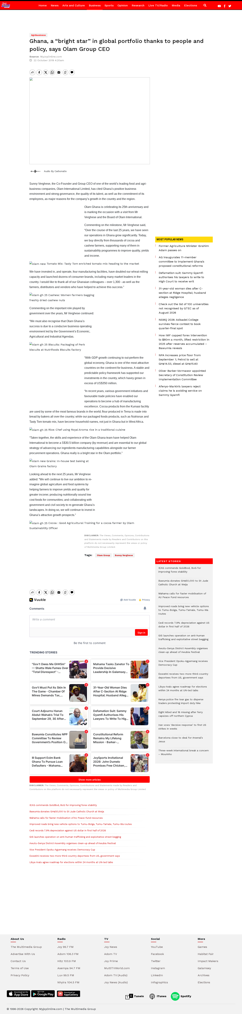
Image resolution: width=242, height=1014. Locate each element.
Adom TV (110, 954)
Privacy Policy (20, 975)
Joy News (110, 947)
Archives (203, 975)
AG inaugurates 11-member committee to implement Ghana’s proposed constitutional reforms (181, 261)
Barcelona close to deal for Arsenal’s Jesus (180, 741)
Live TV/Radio (158, 5)
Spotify (185, 996)
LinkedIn (157, 975)
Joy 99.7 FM (65, 947)
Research (138, 5)
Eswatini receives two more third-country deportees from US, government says (74, 856)
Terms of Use (20, 968)
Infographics (159, 982)
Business (95, 5)
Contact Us (18, 961)
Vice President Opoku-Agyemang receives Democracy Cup (62, 849)
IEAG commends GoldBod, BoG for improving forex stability (63, 805)
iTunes (161, 996)
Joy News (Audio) (116, 982)
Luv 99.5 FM (65, 975)
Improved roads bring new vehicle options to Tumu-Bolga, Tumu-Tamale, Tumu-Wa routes (80, 824)
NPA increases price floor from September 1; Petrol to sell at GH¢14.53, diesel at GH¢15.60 (180, 359)
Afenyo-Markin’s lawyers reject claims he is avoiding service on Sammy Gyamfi (180, 391)
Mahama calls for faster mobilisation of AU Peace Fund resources (66, 818)
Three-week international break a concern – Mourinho (183, 754)
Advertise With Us (23, 954)
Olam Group (103, 555)
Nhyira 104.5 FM (68, 982)
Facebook (157, 954)
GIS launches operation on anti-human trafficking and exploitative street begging (75, 837)
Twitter (156, 961)
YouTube (157, 947)
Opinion (122, 5)
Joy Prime (111, 961)
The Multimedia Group (26, 947)
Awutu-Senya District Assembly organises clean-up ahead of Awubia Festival (72, 843)
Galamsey (204, 968)
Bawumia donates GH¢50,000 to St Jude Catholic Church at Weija (66, 811)
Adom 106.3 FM (67, 954)
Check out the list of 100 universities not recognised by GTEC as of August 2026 (184, 308)
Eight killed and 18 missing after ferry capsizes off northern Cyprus (180, 716)
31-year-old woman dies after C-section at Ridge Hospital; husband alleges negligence (182, 293)
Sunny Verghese (124, 555)
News (54, 5)
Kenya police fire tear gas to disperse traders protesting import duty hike (180, 703)
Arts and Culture (73, 5)
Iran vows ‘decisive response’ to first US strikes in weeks (182, 728)
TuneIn (138, 996)
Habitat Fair (206, 954)
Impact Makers (208, 961)
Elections (190, 5)
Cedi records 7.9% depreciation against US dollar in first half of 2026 (68, 830)
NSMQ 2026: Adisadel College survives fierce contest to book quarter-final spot (180, 324)
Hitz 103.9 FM (66, 961)
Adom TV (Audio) (115, 975)
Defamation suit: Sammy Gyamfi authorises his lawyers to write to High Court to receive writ (181, 277)
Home (42, 5)
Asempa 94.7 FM (68, 968)
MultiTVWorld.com (117, 968)
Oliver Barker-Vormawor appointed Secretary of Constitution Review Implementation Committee (182, 375)
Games (202, 947)
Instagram (158, 968)
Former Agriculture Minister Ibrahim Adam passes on (184, 248)
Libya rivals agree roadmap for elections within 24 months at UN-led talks (71, 862)
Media (176, 5)
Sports (109, 5)
